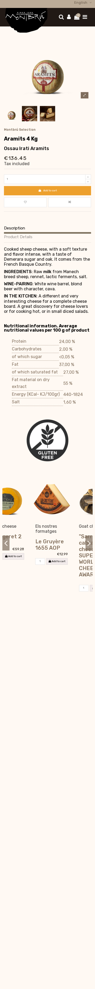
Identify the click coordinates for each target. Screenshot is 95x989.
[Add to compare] (69, 202)
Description (14, 228)
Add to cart (50, 190)
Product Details (18, 237)
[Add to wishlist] (25, 202)
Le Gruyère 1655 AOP (24, 544)
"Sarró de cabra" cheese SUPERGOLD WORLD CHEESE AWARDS (69, 555)
